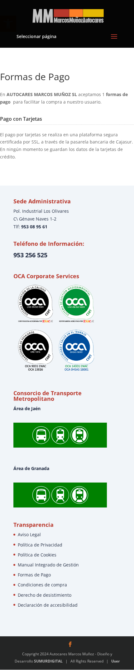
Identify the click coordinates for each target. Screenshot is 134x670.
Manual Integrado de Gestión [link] (48, 565)
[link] (67, 15)
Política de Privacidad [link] (40, 545)
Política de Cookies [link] (37, 555)
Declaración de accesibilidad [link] (48, 605)
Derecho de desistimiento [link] (44, 595)
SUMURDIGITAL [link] (48, 661)
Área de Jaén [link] (27, 408)
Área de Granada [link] (31, 468)
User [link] (115, 661)
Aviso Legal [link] (29, 534)
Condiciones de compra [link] (42, 585)
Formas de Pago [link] (34, 575)
